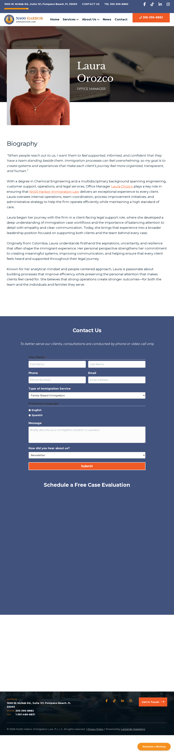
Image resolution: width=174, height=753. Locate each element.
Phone (34, 373)
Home (54, 19)
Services (69, 19)
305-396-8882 (153, 17)
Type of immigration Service (50, 388)
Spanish (37, 415)
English (36, 410)
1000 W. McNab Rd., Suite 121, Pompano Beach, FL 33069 (40, 4)
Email (93, 373)
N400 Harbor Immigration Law (54, 192)
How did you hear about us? (49, 448)
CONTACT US (91, 4)
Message (36, 423)
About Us (89, 19)
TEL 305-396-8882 (116, 4)
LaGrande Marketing (133, 729)
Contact (121, 19)
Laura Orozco (122, 186)
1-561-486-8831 (25, 714)
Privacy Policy (95, 729)
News (107, 19)
